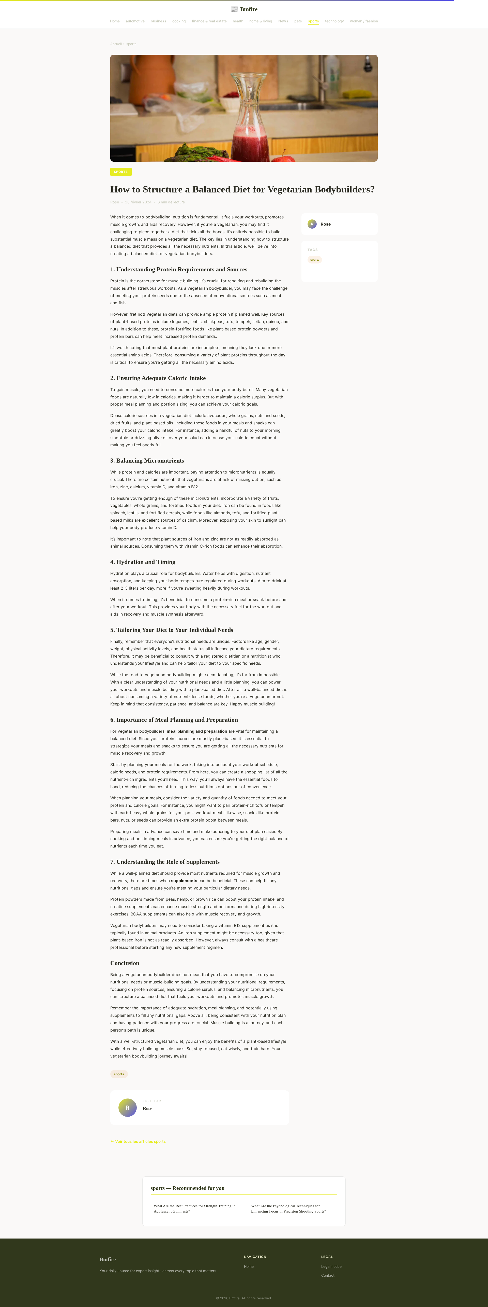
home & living (260, 21)
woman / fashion (364, 21)
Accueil (116, 44)
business (158, 21)
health (238, 21)
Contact (327, 1275)
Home (115, 21)
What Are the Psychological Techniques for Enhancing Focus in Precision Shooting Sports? (288, 1208)
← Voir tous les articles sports (138, 1141)
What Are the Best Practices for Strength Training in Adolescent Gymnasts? (195, 1208)
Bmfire (244, 9)
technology (334, 21)
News (283, 21)
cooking (179, 21)
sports (313, 21)
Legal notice (331, 1266)
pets (298, 21)
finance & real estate (209, 21)
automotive (135, 21)
